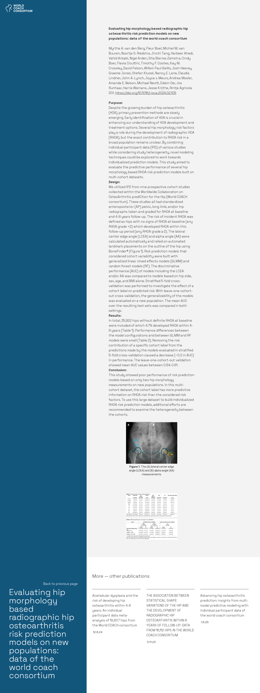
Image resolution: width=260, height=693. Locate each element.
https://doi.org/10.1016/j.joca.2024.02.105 (145, 93)
